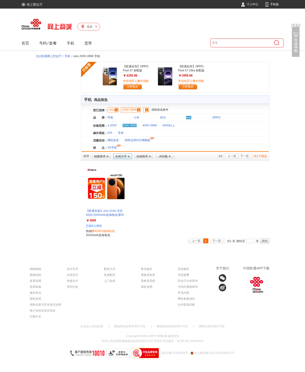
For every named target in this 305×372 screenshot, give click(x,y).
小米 (136, 117)
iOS (109, 132)
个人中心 (252, 4)
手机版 (274, 4)
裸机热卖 (113, 140)
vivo (111, 109)
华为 (163, 117)
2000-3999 (129, 109)
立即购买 (132, 86)
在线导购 (296, 40)
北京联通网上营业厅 (48, 56)
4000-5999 (149, 125)
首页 (25, 43)
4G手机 (112, 147)
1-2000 (112, 125)
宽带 (88, 43)
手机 (70, 43)
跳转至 (240, 241)
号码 (43, 43)
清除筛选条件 (159, 109)
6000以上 (169, 125)
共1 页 (231, 241)
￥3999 (91, 220)
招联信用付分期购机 (137, 140)
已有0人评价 (94, 226)
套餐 (53, 43)
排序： (87, 156)
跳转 (265, 241)
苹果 (110, 117)
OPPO (216, 117)
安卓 (121, 132)
